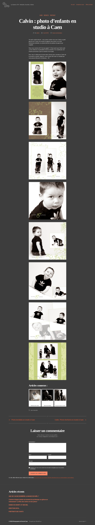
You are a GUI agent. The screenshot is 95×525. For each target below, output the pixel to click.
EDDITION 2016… (14, 508)
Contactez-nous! (80, 4)
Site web (31, 461)
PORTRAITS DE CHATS (16, 511)
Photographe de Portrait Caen (20, 521)
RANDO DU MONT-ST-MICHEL (18, 505)
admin (38, 33)
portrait (52, 15)
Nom (30, 454)
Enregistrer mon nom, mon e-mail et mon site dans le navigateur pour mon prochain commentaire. (47, 468)
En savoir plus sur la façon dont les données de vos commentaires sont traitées (54, 477)
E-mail (50, 454)
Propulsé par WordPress (35, 521)
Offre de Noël (89, 4)
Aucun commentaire (57, 33)
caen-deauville (34, 410)
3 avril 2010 (46, 33)
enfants (46, 15)
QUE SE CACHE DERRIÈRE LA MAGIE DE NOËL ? (24, 496)
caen (41, 15)
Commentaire (32, 441)
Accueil (73, 4)
